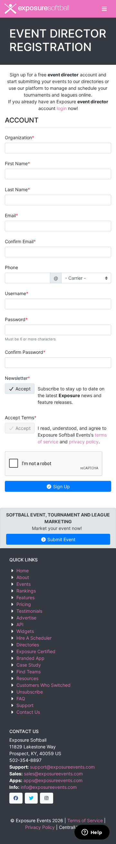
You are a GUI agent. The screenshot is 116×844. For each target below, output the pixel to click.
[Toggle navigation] (104, 8)
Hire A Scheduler (34, 638)
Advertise (26, 617)
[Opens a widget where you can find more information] (92, 833)
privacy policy (84, 441)
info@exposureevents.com (49, 787)
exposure (42, 8)
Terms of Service (85, 820)
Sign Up (61, 486)
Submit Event (60, 539)
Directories (27, 644)
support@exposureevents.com (62, 767)
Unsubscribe (29, 692)
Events (23, 584)
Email (10, 215)
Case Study (28, 665)
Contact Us (28, 712)
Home (22, 570)
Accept (22, 388)
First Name (16, 163)
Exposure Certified (35, 651)
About (22, 577)
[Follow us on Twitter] (31, 798)
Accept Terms (19, 417)
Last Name (16, 189)
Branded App (30, 658)
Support (25, 705)
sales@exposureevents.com (53, 773)
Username (15, 293)
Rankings (26, 590)
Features (25, 597)
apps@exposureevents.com (53, 780)
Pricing (23, 604)
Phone (11, 267)
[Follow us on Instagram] (46, 798)
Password (15, 319)
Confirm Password (24, 352)
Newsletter (16, 378)
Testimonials (29, 611)
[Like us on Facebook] (16, 798)
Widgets (25, 631)
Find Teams (28, 671)
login (62, 108)
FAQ (20, 698)
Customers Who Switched (43, 685)
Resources (27, 678)
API (20, 624)
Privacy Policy (40, 827)
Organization (18, 137)
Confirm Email (19, 241)
